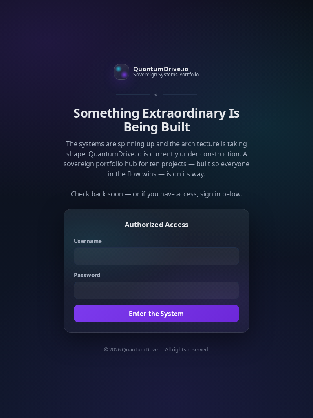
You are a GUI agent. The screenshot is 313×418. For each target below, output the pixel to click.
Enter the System (156, 313)
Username (88, 241)
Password (87, 275)
